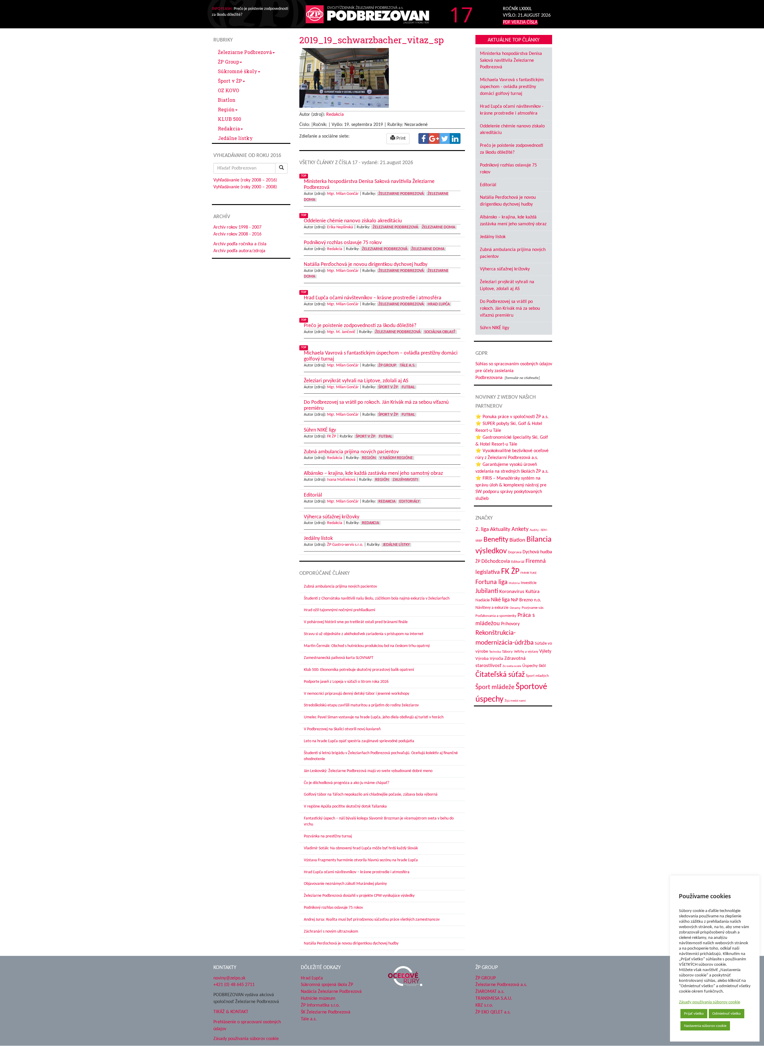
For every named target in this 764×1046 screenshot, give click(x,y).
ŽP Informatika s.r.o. (320, 1005)
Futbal (408, 387)
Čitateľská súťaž (500, 675)
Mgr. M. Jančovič (341, 332)
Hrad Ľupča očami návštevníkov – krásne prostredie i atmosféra (356, 872)
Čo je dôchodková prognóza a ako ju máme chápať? (346, 783)
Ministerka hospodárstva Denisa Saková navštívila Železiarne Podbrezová (511, 60)
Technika (495, 652)
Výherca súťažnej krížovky (505, 269)
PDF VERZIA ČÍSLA (520, 22)
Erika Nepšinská (340, 227)
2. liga (482, 529)
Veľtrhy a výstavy (526, 652)
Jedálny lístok (493, 237)
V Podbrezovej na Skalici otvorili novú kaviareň (342, 729)
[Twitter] (444, 138)
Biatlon (226, 100)
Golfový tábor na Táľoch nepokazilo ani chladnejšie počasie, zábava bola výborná (371, 795)
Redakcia (229, 128)
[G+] (434, 138)
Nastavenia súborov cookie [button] (705, 1026)
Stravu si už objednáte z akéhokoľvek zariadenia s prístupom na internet (363, 634)
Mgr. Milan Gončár (343, 194)
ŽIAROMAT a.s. (489, 991)
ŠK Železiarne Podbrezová (325, 1012)
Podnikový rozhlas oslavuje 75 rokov (333, 908)
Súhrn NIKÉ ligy (494, 328)
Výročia (496, 659)
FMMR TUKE (528, 573)
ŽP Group (228, 61)
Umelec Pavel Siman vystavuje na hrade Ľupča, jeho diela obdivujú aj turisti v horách (373, 717)
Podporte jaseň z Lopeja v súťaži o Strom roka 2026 (346, 682)
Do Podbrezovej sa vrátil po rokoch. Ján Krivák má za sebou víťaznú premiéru (510, 308)
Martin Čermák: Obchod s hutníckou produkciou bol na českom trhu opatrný (367, 646)
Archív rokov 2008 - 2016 (237, 234)
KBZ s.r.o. (484, 1005)
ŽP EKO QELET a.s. (493, 1012)
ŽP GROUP (485, 978)
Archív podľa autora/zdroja (239, 251)
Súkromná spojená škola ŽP (327, 984)
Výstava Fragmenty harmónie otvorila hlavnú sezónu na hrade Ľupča (361, 860)
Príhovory (510, 624)
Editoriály (409, 501)
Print (400, 138)
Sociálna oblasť (439, 332)
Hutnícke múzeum (318, 998)
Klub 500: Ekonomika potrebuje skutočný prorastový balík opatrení (359, 670)
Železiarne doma (438, 227)
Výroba (482, 659)
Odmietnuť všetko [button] (726, 1014)
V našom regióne (396, 458)
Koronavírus (511, 591)
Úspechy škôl (534, 666)
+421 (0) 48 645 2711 (234, 984)
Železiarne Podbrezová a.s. (501, 984)
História (514, 583)
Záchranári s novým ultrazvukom (331, 931)
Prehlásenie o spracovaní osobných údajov (247, 1025)
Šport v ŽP (230, 81)
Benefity (495, 539)
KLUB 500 (229, 119)
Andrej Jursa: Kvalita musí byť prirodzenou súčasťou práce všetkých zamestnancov (372, 920)
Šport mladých (537, 676)
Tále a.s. (407, 365)
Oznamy (515, 608)
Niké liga (500, 600)
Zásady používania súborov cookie (709, 1002)
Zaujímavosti (405, 480)
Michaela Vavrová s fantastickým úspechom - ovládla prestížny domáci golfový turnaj (512, 87)
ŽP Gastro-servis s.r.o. (345, 545)
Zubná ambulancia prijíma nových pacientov (340, 587)
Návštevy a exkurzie (492, 608)
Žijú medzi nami (515, 701)
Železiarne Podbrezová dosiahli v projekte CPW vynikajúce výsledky (359, 896)
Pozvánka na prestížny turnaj (328, 836)
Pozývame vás (532, 608)
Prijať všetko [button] (694, 1014)
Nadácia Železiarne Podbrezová (331, 991)
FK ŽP (331, 436)
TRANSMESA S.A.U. (493, 998)
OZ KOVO (228, 90)
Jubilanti (486, 591)
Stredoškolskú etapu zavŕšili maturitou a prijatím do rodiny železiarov (361, 705)
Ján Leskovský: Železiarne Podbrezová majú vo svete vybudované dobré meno (368, 771)
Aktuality (500, 529)
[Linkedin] (455, 138)
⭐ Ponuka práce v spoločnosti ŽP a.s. (512, 417)
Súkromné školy (237, 71)
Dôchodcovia (495, 561)
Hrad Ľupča (439, 304)
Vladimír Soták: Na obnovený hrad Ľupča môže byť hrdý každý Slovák (361, 848)
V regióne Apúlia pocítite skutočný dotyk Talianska (345, 806)
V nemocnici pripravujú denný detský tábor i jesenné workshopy (356, 694)
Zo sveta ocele (512, 666)
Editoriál (488, 185)
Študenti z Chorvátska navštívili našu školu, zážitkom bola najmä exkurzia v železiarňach (376, 598)
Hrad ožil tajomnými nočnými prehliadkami (339, 610)
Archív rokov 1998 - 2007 (237, 227)
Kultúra (533, 591)
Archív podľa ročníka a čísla (240, 244)
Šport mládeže (495, 687)
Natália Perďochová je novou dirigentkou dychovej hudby (351, 943)
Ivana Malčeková (341, 480)
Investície (529, 583)
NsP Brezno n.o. (526, 600)
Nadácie (482, 600)
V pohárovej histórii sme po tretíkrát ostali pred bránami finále (356, 622)
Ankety (520, 529)
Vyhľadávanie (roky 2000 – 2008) (245, 187)
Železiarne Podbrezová (245, 52)
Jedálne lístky (235, 138)
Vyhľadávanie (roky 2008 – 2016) (245, 180)
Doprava (514, 552)
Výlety (545, 651)
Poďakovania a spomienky (495, 616)
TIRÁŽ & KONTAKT (230, 1012)
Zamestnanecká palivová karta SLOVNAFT (338, 658)
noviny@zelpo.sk (229, 978)
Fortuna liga (491, 582)
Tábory (507, 652)
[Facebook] (423, 138)
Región (226, 109)
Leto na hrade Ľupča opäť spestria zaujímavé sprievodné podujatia (359, 741)
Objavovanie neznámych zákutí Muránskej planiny (345, 884)
